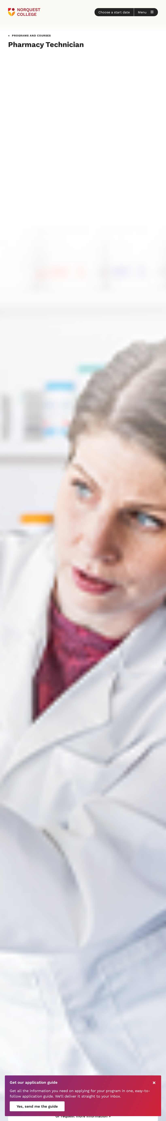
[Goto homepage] (24, 12)
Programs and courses (31, 35)
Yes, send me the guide (37, 1106)
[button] (114, 12)
